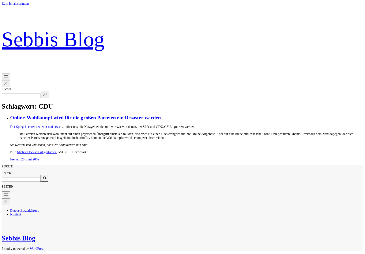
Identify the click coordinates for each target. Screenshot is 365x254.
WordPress (37, 248)
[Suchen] (45, 94)
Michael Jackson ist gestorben (37, 152)
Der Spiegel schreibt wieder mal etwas (35, 126)
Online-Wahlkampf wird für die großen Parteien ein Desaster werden (85, 117)
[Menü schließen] (6, 83)
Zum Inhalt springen (15, 3)
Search (6, 173)
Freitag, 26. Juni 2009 (24, 159)
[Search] (44, 178)
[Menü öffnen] (6, 76)
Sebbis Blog (53, 39)
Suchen (7, 89)
